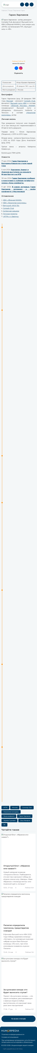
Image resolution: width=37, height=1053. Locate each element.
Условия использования (9, 1037)
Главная (4, 10)
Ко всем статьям (18, 1019)
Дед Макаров (25, 820)
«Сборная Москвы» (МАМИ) (23, 106)
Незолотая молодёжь (11, 812)
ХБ (4, 825)
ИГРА (5, 807)
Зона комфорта (8, 816)
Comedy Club (29, 101)
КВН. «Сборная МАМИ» (12, 200)
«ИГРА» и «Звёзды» (11, 216)
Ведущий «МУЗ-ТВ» (11, 206)
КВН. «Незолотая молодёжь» (15, 203)
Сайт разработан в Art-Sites (12, 1049)
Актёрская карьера (11, 211)
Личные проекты (10, 214)
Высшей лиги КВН (18, 103)
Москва (9, 101)
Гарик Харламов (24, 816)
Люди (10, 10)
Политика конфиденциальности (12, 1034)
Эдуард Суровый (9, 820)
